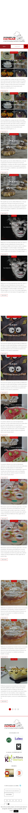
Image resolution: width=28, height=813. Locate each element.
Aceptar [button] (16, 811)
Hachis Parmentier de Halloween (14, 670)
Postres (19, 316)
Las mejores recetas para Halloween (14, 227)
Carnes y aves (14, 659)
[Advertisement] (14, 15)
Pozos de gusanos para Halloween (14, 592)
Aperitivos (14, 581)
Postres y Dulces (14, 52)
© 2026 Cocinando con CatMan (11, 785)
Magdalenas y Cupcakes (12, 316)
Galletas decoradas (14, 134)
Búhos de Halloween (14, 328)
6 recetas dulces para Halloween (14, 64)
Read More (4, 91)
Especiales (14, 215)
